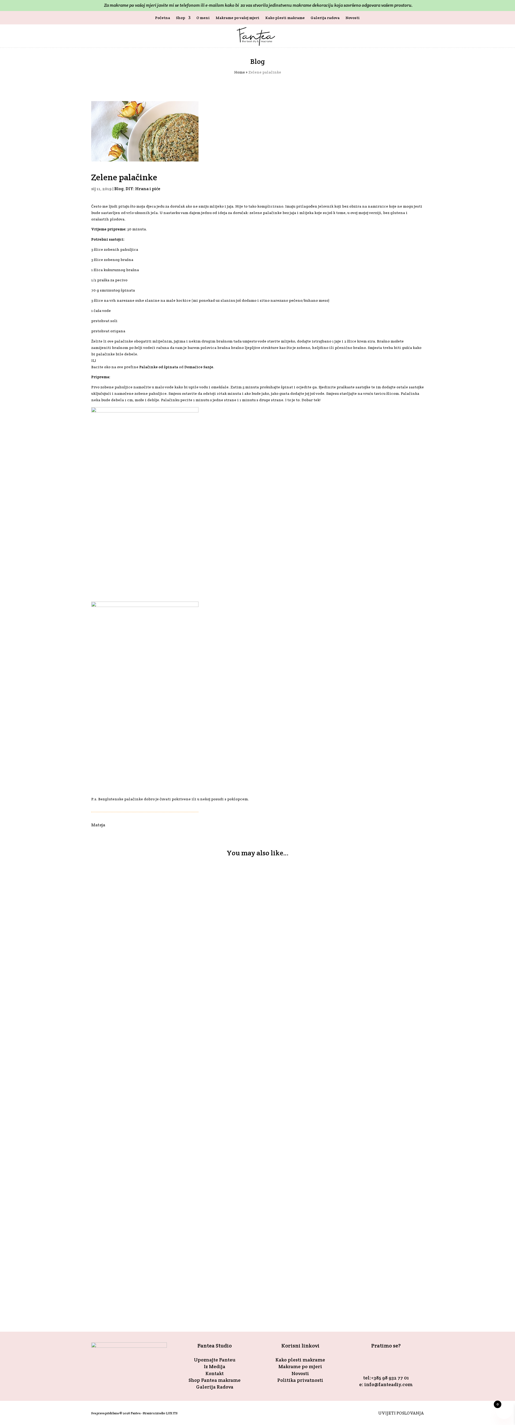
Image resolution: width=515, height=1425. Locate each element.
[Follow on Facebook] (379, 1361)
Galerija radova (325, 18)
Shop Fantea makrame (215, 1380)
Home (239, 72)
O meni (203, 18)
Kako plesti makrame (285, 18)
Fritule (106, 1195)
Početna (162, 18)
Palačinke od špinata (158, 366)
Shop (180, 18)
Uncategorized (177, 1274)
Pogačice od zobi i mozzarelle (136, 1264)
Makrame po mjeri (300, 1366)
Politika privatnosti (300, 1380)
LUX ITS (172, 1413)
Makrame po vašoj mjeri (237, 18)
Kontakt (214, 1373)
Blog (119, 189)
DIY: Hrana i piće (143, 189)
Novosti (352, 18)
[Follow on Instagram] (392, 1361)
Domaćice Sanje (198, 366)
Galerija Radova (214, 1387)
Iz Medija (214, 1366)
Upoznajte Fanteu (215, 1360)
